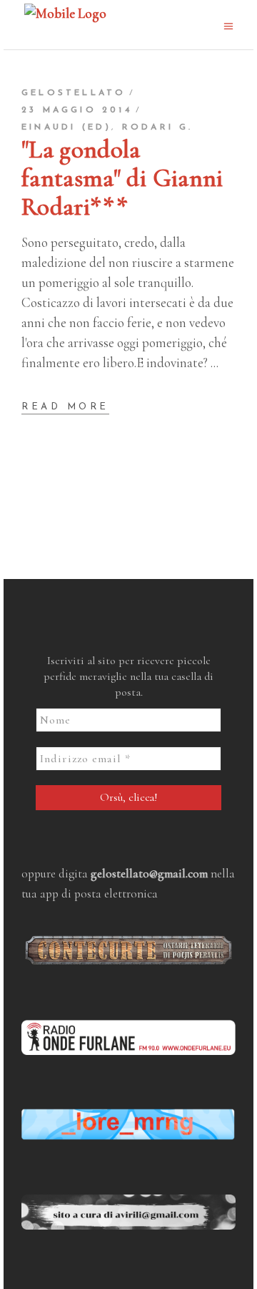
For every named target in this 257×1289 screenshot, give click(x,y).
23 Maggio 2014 (76, 110)
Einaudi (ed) (66, 127)
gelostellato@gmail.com (149, 873)
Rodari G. (157, 127)
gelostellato (73, 93)
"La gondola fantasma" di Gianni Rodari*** (122, 178)
